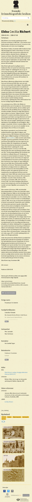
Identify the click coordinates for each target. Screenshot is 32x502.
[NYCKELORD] (13, 482)
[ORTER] (13, 468)
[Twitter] (8, 491)
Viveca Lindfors (10, 138)
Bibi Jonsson (4, 265)
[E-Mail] (12, 491)
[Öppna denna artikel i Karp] (3, 421)
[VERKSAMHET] (13, 439)
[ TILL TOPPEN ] (5, 410)
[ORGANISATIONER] (13, 453)
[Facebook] (4, 491)
